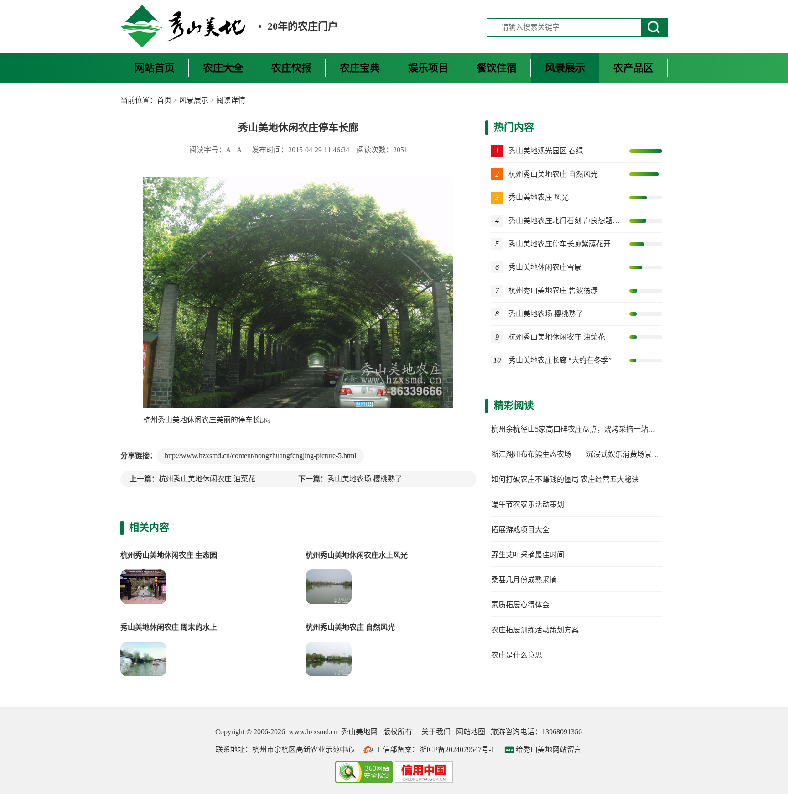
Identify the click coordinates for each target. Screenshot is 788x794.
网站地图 (470, 732)
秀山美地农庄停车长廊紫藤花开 (559, 244)
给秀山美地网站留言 (548, 749)
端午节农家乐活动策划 (527, 504)
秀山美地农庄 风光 (538, 197)
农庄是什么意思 (516, 655)
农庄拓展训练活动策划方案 (535, 630)
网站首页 (155, 67)
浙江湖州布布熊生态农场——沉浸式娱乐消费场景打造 (578, 454)
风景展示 (565, 67)
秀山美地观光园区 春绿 (545, 151)
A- (240, 150)
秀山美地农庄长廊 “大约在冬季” (560, 360)
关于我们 (436, 732)
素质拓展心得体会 (520, 605)
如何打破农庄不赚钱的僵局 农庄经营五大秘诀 (565, 479)
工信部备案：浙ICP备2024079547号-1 (435, 749)
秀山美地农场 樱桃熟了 (364, 479)
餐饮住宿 (497, 67)
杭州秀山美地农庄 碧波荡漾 (553, 290)
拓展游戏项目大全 (520, 529)
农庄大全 (223, 67)
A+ (230, 150)
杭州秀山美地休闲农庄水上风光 (357, 555)
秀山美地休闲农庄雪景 (544, 267)
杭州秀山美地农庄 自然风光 (350, 627)
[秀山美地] (183, 26)
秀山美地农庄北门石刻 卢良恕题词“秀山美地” (565, 221)
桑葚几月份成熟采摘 (524, 580)
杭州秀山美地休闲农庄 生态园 (168, 555)
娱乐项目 (428, 67)
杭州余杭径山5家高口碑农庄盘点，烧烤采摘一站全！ (577, 429)
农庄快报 (291, 67)
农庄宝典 (360, 67)
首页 (164, 100)
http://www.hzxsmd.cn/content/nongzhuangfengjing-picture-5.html (260, 456)
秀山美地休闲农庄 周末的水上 (168, 627)
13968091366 (562, 732)
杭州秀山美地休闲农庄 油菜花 (207, 479)
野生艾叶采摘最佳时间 (527, 555)
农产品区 (633, 67)
